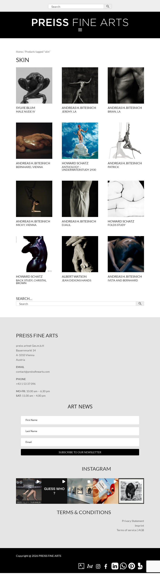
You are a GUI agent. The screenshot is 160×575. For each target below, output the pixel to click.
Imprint (139, 525)
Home (19, 51)
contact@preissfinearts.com (33, 371)
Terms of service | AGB (130, 530)
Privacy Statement (133, 521)
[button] (29, 491)
